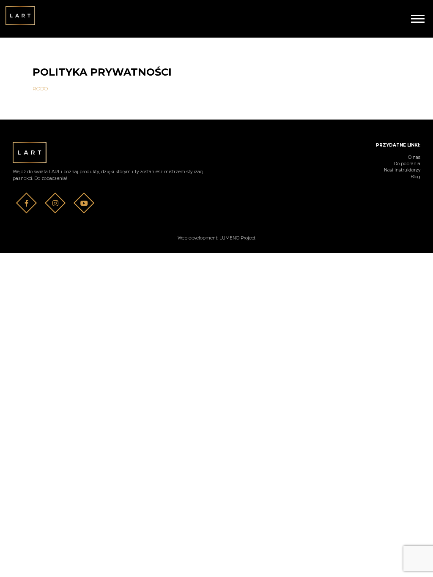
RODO (40, 89)
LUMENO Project (237, 238)
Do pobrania (407, 163)
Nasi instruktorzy (402, 170)
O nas (414, 157)
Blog (415, 177)
